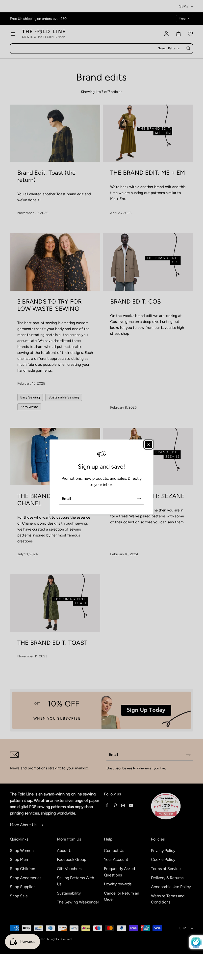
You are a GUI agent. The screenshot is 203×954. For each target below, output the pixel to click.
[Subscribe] (139, 499)
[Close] (148, 444)
